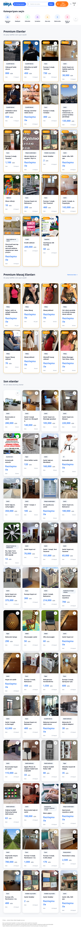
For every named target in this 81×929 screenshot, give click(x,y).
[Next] (76, 18)
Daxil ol (74, 4)
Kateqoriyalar (20, 4)
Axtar (51, 4)
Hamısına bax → (72, 275)
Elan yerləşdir (61, 4)
